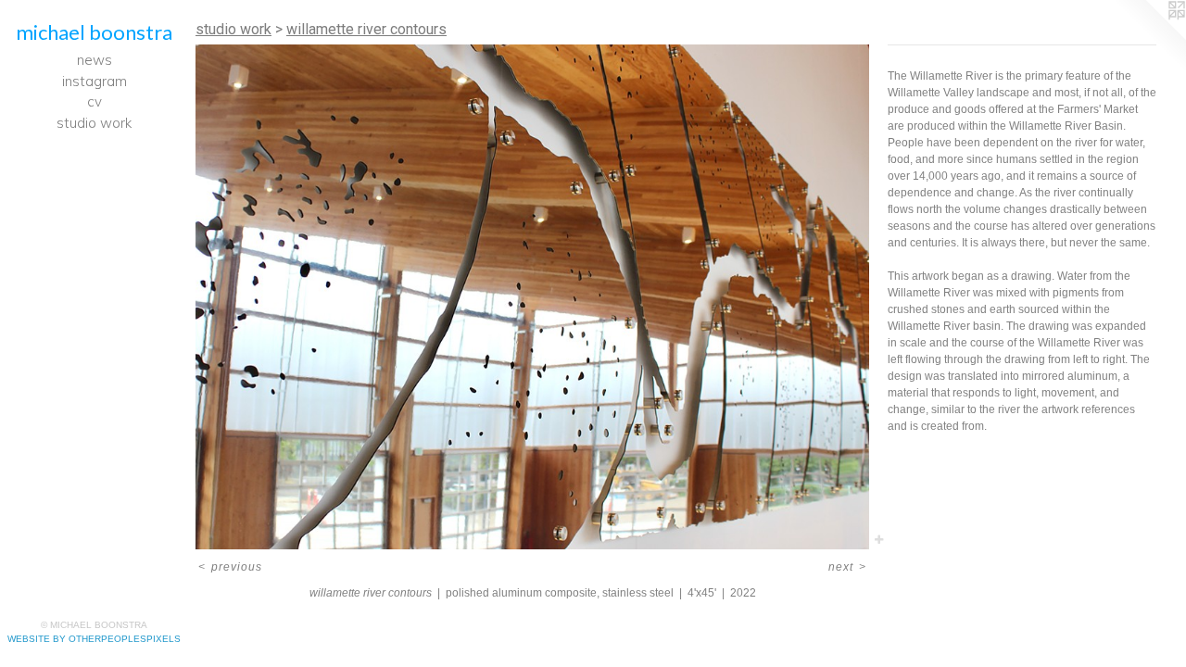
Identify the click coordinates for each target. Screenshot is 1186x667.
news (94, 60)
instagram (94, 81)
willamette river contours (366, 29)
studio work (94, 123)
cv (94, 101)
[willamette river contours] (532, 296)
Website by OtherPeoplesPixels (94, 639)
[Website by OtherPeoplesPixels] (1149, 37)
